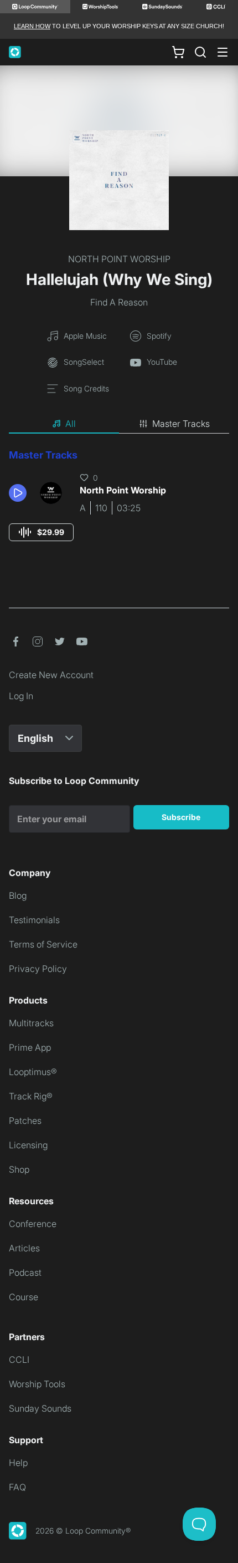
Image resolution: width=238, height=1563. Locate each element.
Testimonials (34, 919)
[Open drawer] (222, 52)
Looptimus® (33, 1071)
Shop (19, 1169)
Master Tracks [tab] (181, 423)
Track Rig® (31, 1096)
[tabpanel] (119, 505)
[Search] (200, 52)
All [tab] (70, 423)
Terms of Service (43, 944)
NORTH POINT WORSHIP (119, 258)
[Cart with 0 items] (178, 52)
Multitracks (31, 1023)
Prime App (30, 1047)
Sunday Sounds (40, 1408)
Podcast (25, 1272)
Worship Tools (37, 1383)
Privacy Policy (38, 968)
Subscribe (181, 817)
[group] (41, 532)
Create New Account (51, 674)
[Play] (18, 493)
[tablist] (119, 424)
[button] (20, 493)
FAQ (17, 1487)
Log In (21, 695)
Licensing (28, 1144)
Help (18, 1462)
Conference (32, 1223)
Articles (24, 1248)
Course (23, 1296)
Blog (18, 895)
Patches (25, 1120)
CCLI (19, 1359)
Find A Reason (119, 302)
